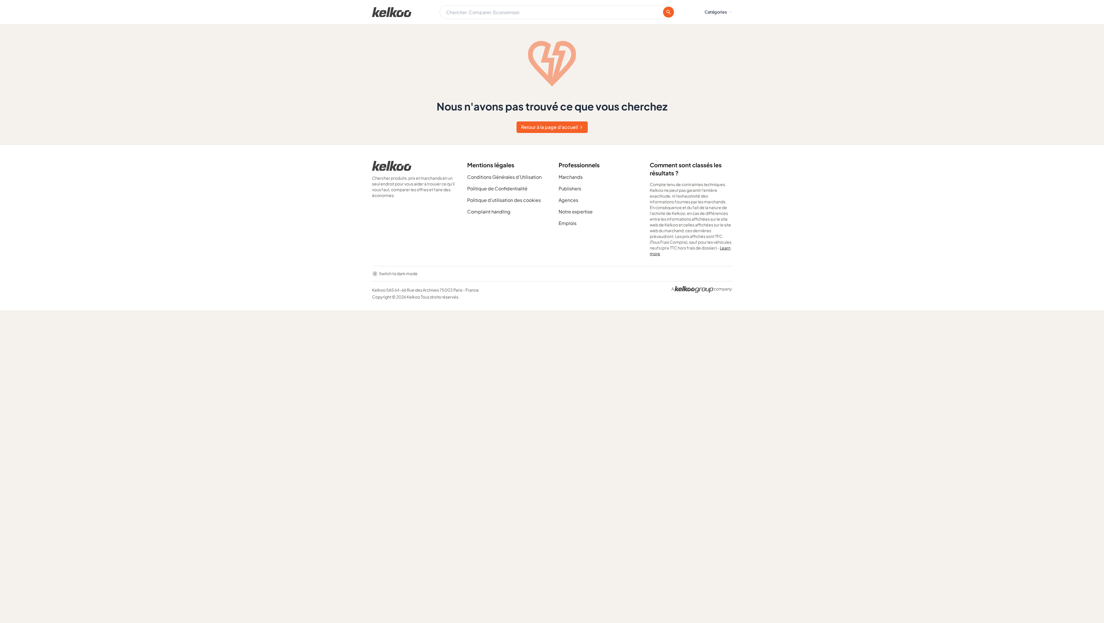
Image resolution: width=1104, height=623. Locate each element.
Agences (568, 200)
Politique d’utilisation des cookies (504, 200)
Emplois (568, 223)
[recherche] (668, 12)
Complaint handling (488, 212)
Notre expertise (576, 212)
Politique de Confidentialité (497, 188)
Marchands (571, 177)
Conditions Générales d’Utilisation (504, 177)
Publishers (570, 188)
